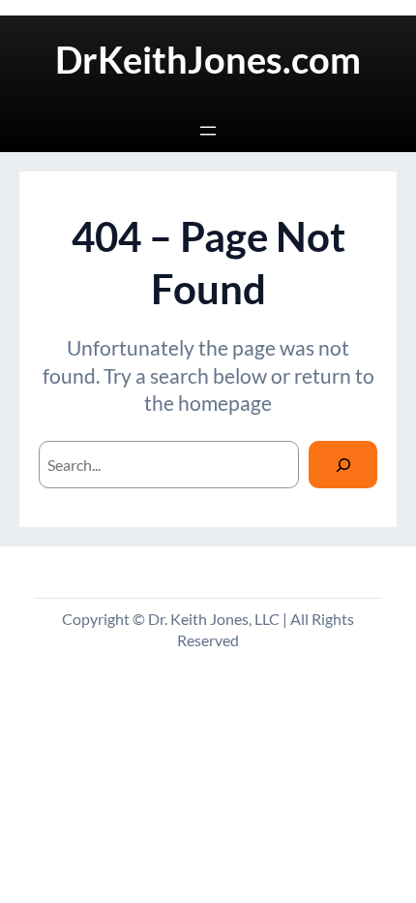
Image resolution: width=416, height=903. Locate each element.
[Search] (343, 464)
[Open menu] (208, 130)
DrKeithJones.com (208, 59)
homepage (225, 403)
